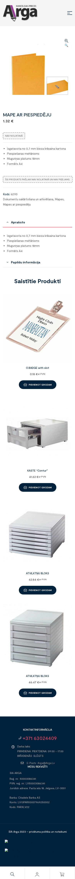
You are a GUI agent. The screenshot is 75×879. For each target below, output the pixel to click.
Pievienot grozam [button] (40, 384)
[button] (66, 43)
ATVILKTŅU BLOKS (37, 573)
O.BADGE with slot (37, 367)
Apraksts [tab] (18, 222)
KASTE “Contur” (37, 470)
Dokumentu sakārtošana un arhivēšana (28, 199)
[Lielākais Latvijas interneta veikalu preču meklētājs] (37, 856)
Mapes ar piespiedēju (17, 204)
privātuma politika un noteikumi (48, 831)
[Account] (37, 874)
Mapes (59, 199)
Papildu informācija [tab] (25, 262)
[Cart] (62, 874)
